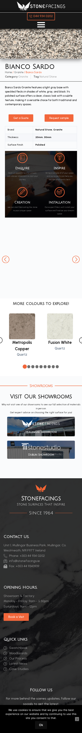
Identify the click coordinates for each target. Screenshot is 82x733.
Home (8, 72)
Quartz (22, 354)
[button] (6, 259)
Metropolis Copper (22, 345)
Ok (41, 725)
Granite (18, 72)
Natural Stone (48, 76)
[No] (77, 719)
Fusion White (60, 342)
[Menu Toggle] (41, 24)
